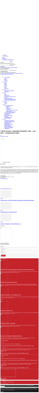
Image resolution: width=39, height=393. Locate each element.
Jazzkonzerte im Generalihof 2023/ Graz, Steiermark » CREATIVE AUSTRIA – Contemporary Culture (17, 345)
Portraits (5, 102)
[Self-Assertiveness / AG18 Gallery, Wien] (5, 209)
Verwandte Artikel (3, 188)
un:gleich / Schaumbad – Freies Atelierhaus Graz (10, 223)
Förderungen (6, 91)
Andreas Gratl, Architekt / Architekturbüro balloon (11, 335)
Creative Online (4, 92)
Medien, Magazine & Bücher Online (10, 99)
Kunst (5, 84)
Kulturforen (6, 116)
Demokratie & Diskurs (8, 122)
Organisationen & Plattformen (9, 90)
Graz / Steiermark (7, 77)
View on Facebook (3, 350)
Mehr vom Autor (9, 188)
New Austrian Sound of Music (9, 112)
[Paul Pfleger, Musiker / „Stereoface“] (4, 321)
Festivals (5, 85)
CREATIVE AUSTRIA (4, 136)
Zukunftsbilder (6, 128)
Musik (5, 87)
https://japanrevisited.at (4, 178)
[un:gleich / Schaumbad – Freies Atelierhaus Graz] (4, 292)
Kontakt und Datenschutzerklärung (8, 59)
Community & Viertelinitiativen (9, 121)
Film (5, 86)
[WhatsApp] (13, 184)
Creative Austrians (4, 101)
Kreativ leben (4, 119)
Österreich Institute (7, 118)
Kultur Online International (8, 105)
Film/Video (8, 106)
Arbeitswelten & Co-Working (9, 120)
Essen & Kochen (7, 123)
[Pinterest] (9, 184)
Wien (5, 79)
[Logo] (3, 74)
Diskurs (5, 103)
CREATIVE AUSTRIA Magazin (9, 100)
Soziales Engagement (7, 125)
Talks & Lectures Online (8, 98)
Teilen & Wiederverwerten (8, 126)
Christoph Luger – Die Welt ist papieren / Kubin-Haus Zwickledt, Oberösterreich (17, 200)
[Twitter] (5, 184)
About (3, 56)
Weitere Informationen (30, 385)
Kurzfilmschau (6, 114)
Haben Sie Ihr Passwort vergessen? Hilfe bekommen (8, 67)
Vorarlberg (6, 80)
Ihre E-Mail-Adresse (13, 70)
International (3, 104)
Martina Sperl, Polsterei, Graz (6, 310)
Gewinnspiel (4, 58)
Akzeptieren (2, 386)
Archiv (3, 57)
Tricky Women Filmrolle (8, 115)
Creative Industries (4, 89)
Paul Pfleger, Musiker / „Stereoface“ (7, 323)
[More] (16, 184)
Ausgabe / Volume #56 (4, 243)
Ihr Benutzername (13, 64)
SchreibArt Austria (7, 113)
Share (2, 351)
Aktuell (1, 198)
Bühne (5, 83)
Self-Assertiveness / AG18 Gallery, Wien (8, 212)
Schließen (2, 391)
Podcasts (5, 97)
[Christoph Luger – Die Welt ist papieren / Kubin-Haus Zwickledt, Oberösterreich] (5, 197)
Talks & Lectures (9, 110)
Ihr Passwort (12, 65)
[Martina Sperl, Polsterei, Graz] (4, 308)
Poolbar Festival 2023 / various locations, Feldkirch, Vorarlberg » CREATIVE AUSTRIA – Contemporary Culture (18, 360)
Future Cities (6, 88)
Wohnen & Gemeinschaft (8, 127)
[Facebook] (2, 184)
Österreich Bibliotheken (8, 117)
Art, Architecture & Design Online (10, 96)
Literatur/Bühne (7, 95)
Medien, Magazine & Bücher (11, 111)
